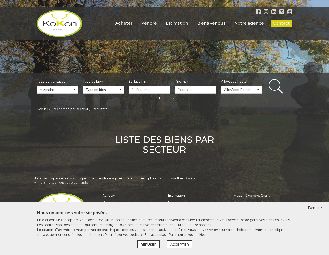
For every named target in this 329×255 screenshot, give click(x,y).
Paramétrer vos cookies (187, 235)
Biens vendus (211, 23)
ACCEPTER (179, 244)
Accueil (42, 109)
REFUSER (148, 244)
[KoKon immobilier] (59, 23)
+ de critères (164, 98)
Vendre (149, 23)
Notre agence (249, 23)
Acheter (123, 23)
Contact (281, 23)
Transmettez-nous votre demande (63, 182)
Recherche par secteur (70, 109)
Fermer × (315, 208)
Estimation (177, 23)
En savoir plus (155, 235)
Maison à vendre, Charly (251, 196)
